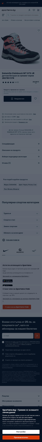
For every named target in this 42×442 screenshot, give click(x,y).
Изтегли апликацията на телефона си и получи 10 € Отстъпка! (22, 3)
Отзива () (6, 163)
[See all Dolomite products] (36, 82)
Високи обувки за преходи (32, 20)
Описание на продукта (11, 150)
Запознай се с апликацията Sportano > (16, 276)
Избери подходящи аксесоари (14, 156)
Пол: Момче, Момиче (11, 189)
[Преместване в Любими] (39, 31)
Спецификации (8, 144)
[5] (8, 82)
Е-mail (6, 336)
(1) (18, 82)
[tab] (21, 144)
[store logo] (14, 10)
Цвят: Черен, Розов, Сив (27, 185)
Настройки (21, 432)
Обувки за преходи (16, 20)
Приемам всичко (21, 437)
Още (34, 114)
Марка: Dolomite (10, 185)
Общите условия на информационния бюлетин (18, 345)
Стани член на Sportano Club (17, 307)
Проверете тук (23, 122)
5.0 (16, 82)
